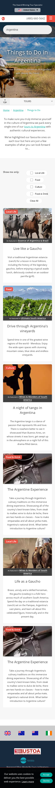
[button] (51, 18)
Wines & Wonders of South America (33, 398)
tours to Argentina (34, 126)
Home (6, 110)
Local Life (39, 173)
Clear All (34, 200)
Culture (38, 187)
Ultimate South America (33, 318)
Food (37, 180)
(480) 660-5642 (36, 18)
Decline (46, 781)
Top (5, 102)
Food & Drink (41, 194)
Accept (46, 775)
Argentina (18, 110)
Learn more (28, 781)
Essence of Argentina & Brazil (33, 240)
